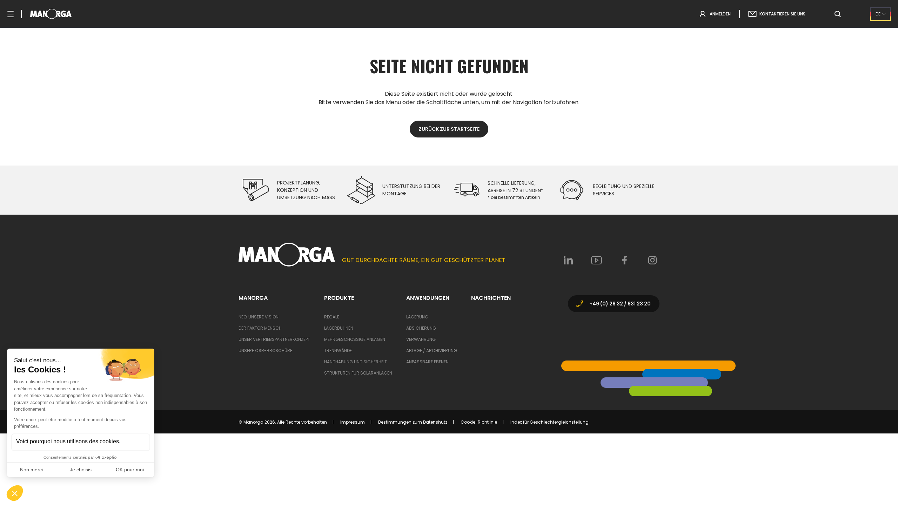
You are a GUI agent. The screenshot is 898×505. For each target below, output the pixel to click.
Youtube (596, 260)
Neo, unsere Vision (259, 317)
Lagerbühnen (338, 328)
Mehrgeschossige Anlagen (354, 339)
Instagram (652, 260)
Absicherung (421, 328)
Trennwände (338, 351)
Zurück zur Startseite (449, 129)
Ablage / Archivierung (431, 351)
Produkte (339, 298)
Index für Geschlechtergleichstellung (549, 422)
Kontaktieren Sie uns (782, 14)
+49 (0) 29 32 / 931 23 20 (620, 303)
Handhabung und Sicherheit (355, 362)
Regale (331, 317)
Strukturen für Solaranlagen (358, 373)
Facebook (624, 260)
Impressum (352, 422)
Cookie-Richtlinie (479, 422)
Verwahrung (421, 339)
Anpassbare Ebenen (427, 362)
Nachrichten (491, 298)
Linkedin (568, 260)
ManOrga (253, 298)
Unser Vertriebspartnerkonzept (274, 339)
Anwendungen (427, 298)
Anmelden (720, 14)
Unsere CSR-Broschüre (265, 351)
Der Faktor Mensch (260, 328)
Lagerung (417, 317)
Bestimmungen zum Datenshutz (412, 422)
